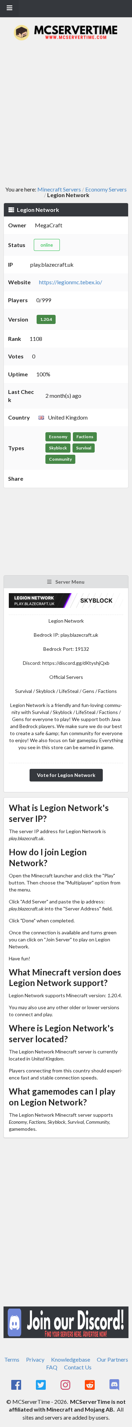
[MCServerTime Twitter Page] (41, 1385)
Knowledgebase (70, 1359)
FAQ (51, 1367)
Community (60, 459)
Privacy (35, 1359)
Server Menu (69, 582)
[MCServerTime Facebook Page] (17, 1385)
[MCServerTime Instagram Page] (66, 1385)
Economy (58, 436)
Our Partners (112, 1359)
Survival (83, 447)
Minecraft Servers (59, 189)
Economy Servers (106, 189)
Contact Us (78, 1367)
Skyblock (58, 447)
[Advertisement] (66, 113)
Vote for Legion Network (66, 775)
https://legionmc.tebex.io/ (70, 282)
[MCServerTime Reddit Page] (90, 1385)
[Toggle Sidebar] (9, 8)
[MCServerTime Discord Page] (115, 1385)
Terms (11, 1359)
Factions (84, 436)
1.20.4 (46, 319)
